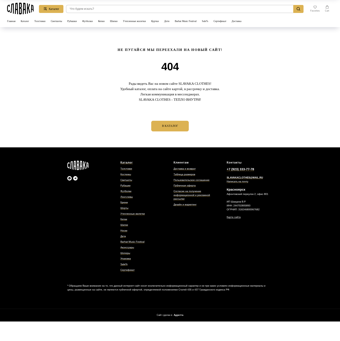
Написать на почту (237, 181)
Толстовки (40, 21)
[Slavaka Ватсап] (69, 178)
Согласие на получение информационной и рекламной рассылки (192, 195)
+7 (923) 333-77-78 (240, 169)
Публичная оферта (185, 185)
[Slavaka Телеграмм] (75, 178)
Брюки (124, 202)
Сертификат (220, 21)
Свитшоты (56, 21)
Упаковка (125, 258)
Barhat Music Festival (186, 21)
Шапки (114, 21)
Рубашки (72, 21)
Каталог (25, 21)
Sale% (205, 21)
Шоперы (125, 253)
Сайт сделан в (170, 315)
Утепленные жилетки (134, 21)
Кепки (101, 21)
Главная (11, 21)
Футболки (87, 21)
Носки (123, 230)
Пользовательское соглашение (191, 180)
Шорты (124, 208)
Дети (166, 21)
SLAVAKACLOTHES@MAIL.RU (245, 177)
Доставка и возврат (185, 168)
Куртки (155, 21)
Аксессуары (127, 247)
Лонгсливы (126, 196)
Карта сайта (234, 217)
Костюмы (125, 174)
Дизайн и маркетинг (185, 204)
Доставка (236, 21)
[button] (315, 8)
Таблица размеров (184, 174)
